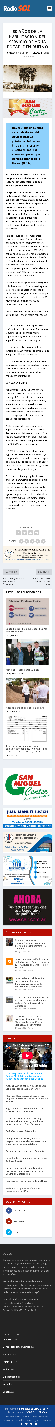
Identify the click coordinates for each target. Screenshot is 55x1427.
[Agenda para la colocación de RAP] (27, 690)
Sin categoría (10, 1376)
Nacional (7, 1354)
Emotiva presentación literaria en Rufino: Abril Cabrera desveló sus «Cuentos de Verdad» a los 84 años (32, 963)
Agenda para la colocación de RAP (25, 707)
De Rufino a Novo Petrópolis (21, 1131)
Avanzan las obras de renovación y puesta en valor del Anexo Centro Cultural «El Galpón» (30, 944)
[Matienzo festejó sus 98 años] (27, 652)
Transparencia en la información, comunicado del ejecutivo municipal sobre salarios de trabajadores (26, 749)
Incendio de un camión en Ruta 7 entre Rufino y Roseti (26, 1159)
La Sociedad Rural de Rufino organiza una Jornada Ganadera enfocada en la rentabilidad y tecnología (30, 982)
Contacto (46, 1420)
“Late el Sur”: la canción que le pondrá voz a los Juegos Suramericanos (26, 1087)
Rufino (46, 52)
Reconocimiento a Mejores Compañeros (27, 1151)
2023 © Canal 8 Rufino (36, 1412)
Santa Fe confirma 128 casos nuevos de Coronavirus (26, 630)
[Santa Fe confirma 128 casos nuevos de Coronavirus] (27, 611)
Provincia (32, 1008)
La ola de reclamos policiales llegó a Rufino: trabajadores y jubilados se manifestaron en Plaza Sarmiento (25, 1121)
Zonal (6, 1391)
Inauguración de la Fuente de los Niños (26, 1181)
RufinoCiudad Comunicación (33, 1408)
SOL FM (24, 52)
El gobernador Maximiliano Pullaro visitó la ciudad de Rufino (24, 1110)
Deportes (8, 1339)
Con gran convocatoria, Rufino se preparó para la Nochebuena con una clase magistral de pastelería (26, 1141)
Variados (7, 1384)
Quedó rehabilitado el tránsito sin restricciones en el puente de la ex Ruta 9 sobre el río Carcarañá (31, 1001)
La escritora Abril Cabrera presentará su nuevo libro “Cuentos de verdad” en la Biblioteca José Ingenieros (29, 1020)
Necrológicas (32, 1420)
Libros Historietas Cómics (16, 1346)
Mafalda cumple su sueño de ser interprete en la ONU (23, 1189)
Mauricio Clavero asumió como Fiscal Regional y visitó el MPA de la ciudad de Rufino (27, 1099)
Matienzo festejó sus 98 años (22, 669)
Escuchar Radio (12, 1416)
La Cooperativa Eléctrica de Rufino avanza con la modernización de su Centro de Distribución (25, 1171)
